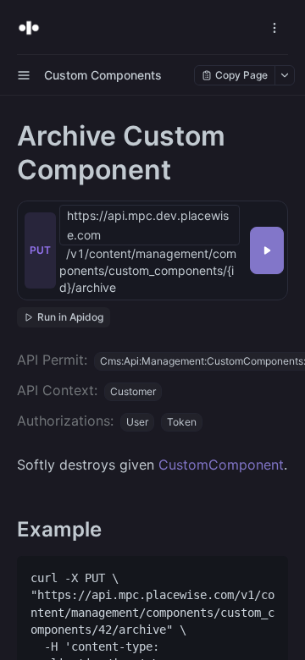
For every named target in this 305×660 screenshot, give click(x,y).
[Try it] (267, 250)
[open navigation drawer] (274, 27)
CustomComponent (221, 464)
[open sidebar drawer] (23, 75)
